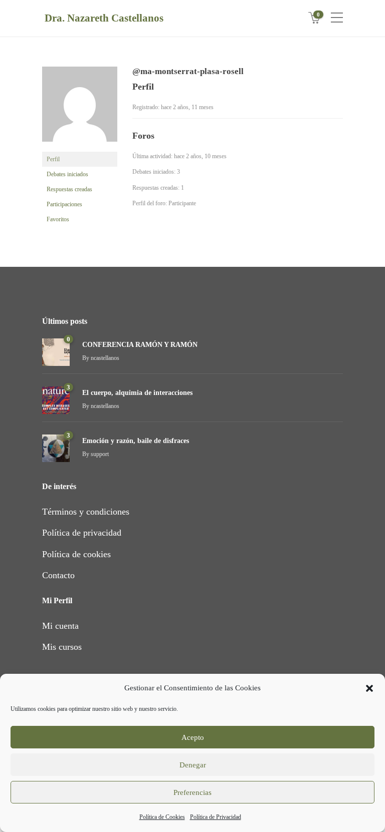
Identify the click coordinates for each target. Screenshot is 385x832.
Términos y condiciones (85, 512)
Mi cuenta (60, 626)
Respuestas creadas (69, 189)
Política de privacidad (81, 533)
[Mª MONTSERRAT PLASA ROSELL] (79, 108)
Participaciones (64, 204)
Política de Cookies (162, 816)
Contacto (58, 575)
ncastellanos (105, 357)
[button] (369, 688)
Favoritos (58, 219)
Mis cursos (62, 647)
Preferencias (192, 792)
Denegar (192, 765)
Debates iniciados (67, 174)
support (100, 454)
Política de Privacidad (215, 816)
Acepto (192, 737)
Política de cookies (76, 554)
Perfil (53, 159)
